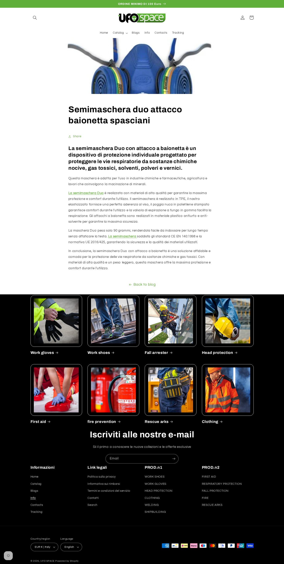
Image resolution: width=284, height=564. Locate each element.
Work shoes (99, 353)
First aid (38, 422)
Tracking (37, 511)
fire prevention (102, 422)
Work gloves (42, 353)
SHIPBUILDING (155, 511)
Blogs (34, 490)
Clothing (210, 422)
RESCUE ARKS (212, 505)
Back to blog (144, 284)
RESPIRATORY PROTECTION (222, 483)
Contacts (37, 505)
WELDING (152, 505)
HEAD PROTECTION (158, 490)
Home (35, 476)
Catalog (36, 483)
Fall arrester (156, 353)
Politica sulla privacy (102, 476)
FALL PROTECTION (215, 490)
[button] (35, 17)
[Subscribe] (173, 458)
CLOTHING (152, 498)
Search (92, 505)
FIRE (205, 498)
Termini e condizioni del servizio (109, 490)
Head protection (217, 353)
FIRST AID (209, 476)
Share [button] (77, 136)
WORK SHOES (154, 476)
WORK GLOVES (155, 483)
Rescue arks (156, 422)
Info (33, 498)
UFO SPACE (47, 561)
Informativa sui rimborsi (104, 483)
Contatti (93, 498)
